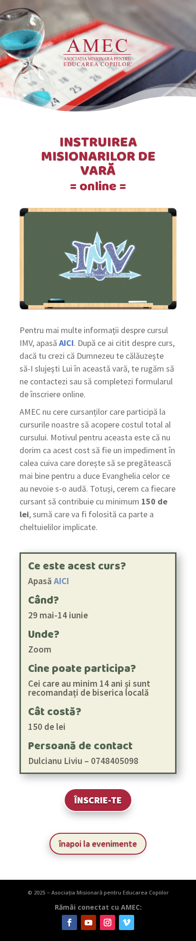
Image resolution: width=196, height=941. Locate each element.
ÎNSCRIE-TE (98, 800)
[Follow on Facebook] (69, 922)
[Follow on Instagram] (107, 922)
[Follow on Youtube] (88, 922)
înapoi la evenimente (98, 843)
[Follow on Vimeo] (126, 922)
